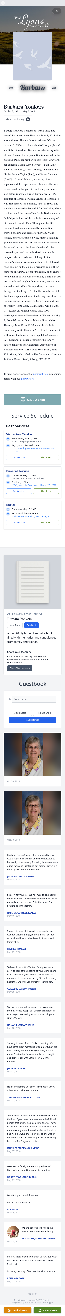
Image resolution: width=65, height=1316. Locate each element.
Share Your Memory (20, 668)
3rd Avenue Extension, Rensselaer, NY (31, 516)
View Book (15, 625)
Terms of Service (41, 1302)
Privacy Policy (24, 1302)
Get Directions (19, 457)
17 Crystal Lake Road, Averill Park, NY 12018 (34, 485)
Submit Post (32, 719)
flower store (27, 378)
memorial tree (40, 374)
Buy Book (31, 625)
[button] (33, 754)
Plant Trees (46, 457)
